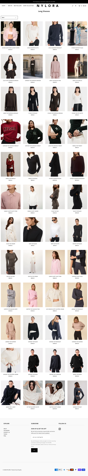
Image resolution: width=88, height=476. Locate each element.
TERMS (5, 434)
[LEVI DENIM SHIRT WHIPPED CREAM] (55, 295)
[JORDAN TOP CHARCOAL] (55, 360)
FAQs (5, 435)
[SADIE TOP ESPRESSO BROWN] (10, 99)
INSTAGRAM (6, 430)
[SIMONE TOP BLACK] (33, 327)
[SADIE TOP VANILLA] (77, 66)
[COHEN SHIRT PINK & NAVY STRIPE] (10, 33)
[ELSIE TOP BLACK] (77, 197)
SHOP (3, 5)
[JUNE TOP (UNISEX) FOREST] (55, 131)
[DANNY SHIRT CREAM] (33, 197)
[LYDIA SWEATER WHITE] (33, 33)
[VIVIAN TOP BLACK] (33, 99)
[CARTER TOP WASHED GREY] (10, 295)
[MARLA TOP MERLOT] (10, 164)
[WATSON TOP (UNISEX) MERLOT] (10, 131)
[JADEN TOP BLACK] (77, 360)
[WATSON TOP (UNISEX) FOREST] (33, 131)
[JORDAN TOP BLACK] (33, 360)
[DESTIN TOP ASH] (10, 262)
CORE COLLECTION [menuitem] (28, 5)
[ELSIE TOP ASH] (55, 197)
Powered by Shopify (16, 469)
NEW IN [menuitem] (10, 5)
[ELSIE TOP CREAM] (10, 229)
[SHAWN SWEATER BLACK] (55, 164)
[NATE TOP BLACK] (33, 229)
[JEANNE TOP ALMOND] (10, 327)
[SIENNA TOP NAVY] (77, 393)
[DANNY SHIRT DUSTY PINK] (10, 197)
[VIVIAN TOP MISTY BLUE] (77, 33)
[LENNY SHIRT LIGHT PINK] (55, 262)
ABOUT (5, 428)
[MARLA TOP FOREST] (77, 131)
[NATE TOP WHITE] (55, 229)
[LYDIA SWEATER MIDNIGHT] (55, 33)
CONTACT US (7, 432)
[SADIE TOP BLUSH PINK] (55, 66)
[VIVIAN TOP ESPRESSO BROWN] (55, 99)
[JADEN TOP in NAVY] (10, 393)
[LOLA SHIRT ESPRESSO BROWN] (10, 66)
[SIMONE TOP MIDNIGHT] (55, 327)
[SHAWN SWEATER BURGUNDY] (77, 164)
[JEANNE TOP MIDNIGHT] (77, 295)
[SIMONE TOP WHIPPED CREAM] (10, 360)
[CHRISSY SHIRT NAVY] (77, 262)
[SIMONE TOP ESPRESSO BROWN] (33, 66)
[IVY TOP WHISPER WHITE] (33, 393)
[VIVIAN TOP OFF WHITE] (77, 99)
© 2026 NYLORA (7, 469)
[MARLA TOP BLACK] (33, 164)
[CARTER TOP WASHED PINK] (33, 295)
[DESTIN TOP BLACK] (77, 229)
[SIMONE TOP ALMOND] (77, 327)
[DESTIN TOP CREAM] (33, 262)
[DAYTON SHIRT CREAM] (55, 393)
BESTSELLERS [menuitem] (18, 5)
